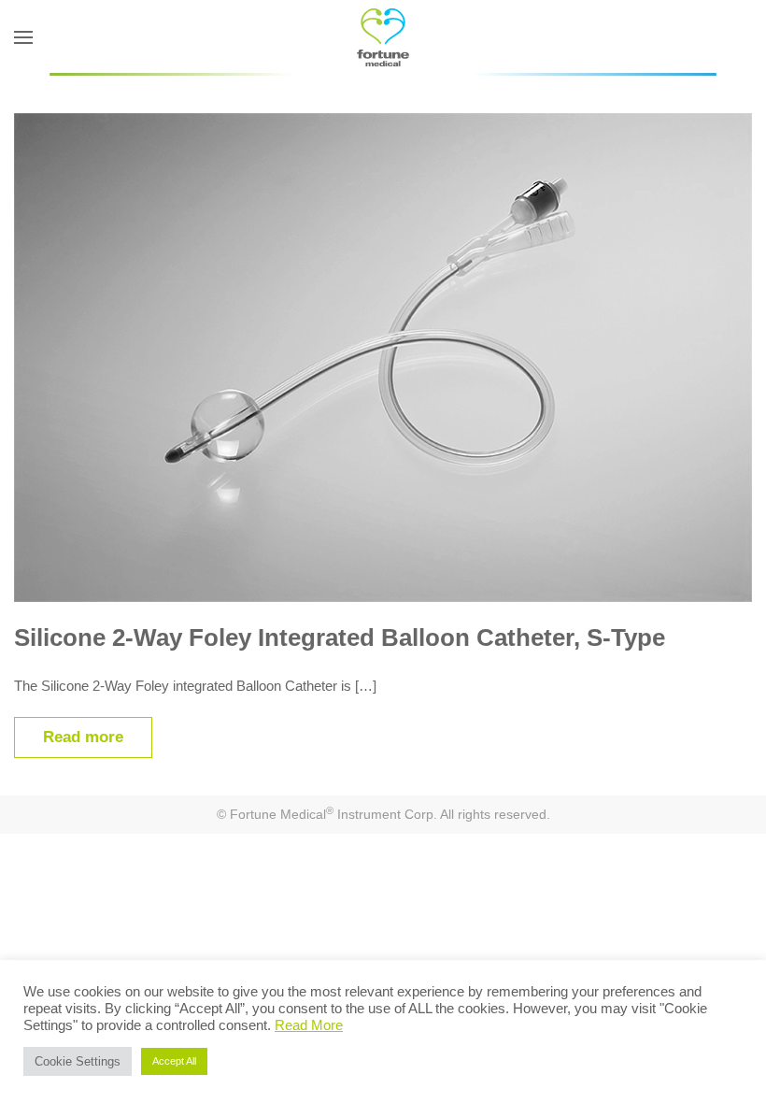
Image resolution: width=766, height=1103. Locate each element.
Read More (309, 1025)
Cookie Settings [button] (78, 1061)
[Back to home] (383, 37)
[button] (23, 37)
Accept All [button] (174, 1061)
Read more (83, 737)
